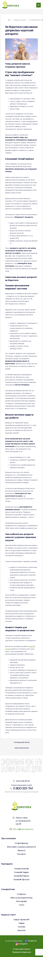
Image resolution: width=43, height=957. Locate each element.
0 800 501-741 (23, 788)
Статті (21, 905)
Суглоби (21, 927)
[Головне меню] (38, 5)
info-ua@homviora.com (23, 829)
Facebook (32, 941)
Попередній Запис (22, 742)
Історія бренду (21, 843)
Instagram (23, 944)
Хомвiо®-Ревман (21, 876)
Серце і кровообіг (22, 920)
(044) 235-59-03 (23, 781)
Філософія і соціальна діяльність (21, 847)
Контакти (21, 854)
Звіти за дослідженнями (21, 898)
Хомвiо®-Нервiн (21, 872)
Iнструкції (21, 894)
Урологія (21, 930)
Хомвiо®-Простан (21, 879)
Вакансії (21, 850)
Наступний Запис (21, 748)
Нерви (21, 923)
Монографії (21, 901)
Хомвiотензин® (21, 869)
